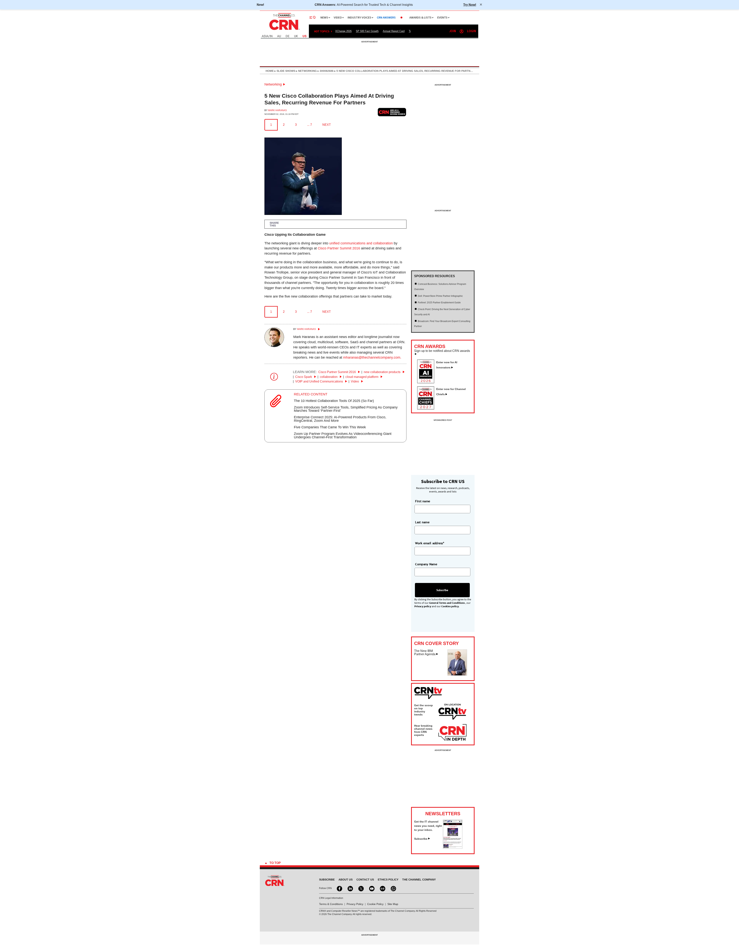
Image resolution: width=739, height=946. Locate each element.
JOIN (452, 31)
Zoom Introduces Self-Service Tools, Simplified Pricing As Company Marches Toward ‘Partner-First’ (346, 409)
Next (326, 124)
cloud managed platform (362, 376)
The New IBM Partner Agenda (425, 652)
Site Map (392, 904)
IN (271, 36)
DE (287, 36)
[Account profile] (461, 31)
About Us (346, 879)
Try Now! (469, 4)
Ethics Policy (388, 879)
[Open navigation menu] (312, 17)
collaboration (329, 376)
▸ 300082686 (325, 70)
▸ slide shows (284, 70)
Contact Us (365, 879)
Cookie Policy (375, 904)
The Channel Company (419, 879)
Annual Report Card (394, 31)
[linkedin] (350, 888)
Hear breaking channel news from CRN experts (423, 730)
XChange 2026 (343, 31)
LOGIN (471, 31)
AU (279, 36)
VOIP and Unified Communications (319, 381)
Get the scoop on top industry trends (423, 710)
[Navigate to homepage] (284, 30)
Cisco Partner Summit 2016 (339, 248)
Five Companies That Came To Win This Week (330, 427)
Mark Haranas (277, 110)
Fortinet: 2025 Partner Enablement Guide (439, 302)
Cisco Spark (304, 376)
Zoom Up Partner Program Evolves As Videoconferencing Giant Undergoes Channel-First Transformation (342, 435)
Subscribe (420, 838)
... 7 (309, 124)
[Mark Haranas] (274, 346)
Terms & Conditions (331, 904)
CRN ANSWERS (386, 17)
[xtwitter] (360, 888)
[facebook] (339, 888)
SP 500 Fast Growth (367, 31)
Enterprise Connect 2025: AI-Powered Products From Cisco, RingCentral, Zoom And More (340, 419)
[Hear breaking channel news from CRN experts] (452, 732)
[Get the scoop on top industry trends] (452, 712)
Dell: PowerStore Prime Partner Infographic (440, 296)
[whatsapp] (393, 888)
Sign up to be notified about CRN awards (442, 350)
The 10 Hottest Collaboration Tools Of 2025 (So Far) (334, 401)
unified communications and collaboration (361, 243)
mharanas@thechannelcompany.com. (372, 357)
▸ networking (306, 70)
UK (296, 36)
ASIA (265, 36)
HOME (270, 70)
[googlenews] (382, 888)
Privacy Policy (355, 904)
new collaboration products (382, 372)
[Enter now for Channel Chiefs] (427, 408)
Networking (273, 84)
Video (355, 381)
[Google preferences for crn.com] (392, 112)
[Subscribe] (452, 847)
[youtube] (371, 888)
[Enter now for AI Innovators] (427, 382)
